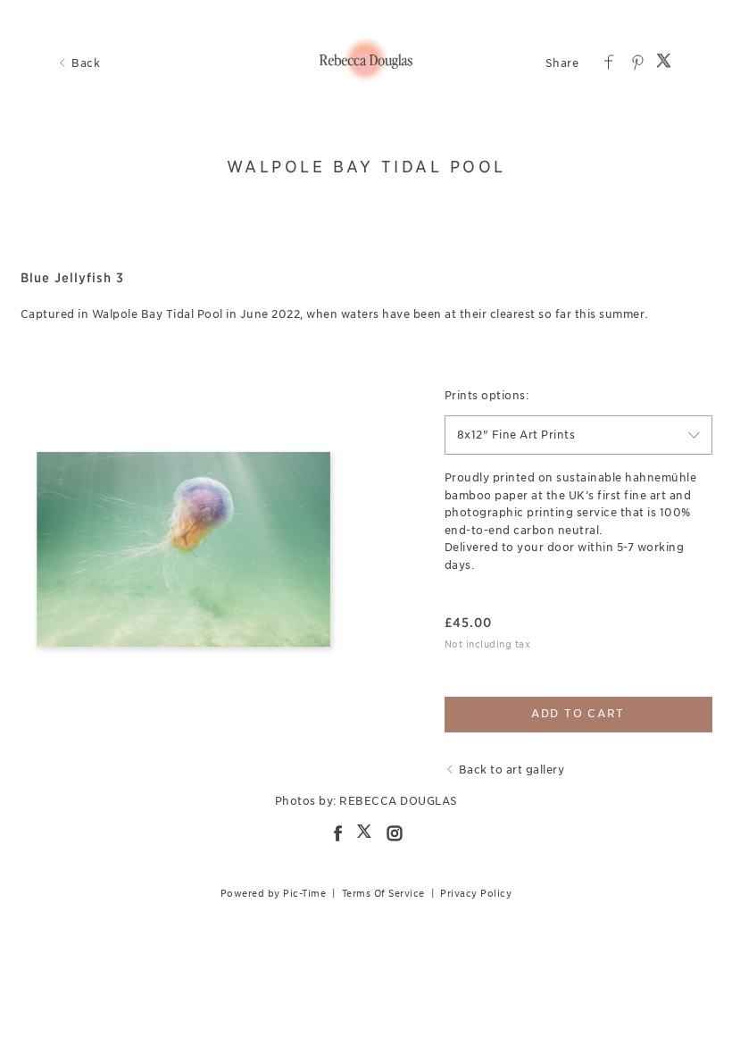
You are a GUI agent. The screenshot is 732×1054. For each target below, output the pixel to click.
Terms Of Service (383, 893)
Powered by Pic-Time (273, 893)
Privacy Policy (476, 893)
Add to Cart (578, 713)
